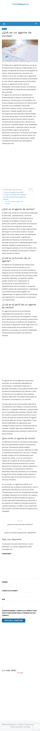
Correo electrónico (10, 591)
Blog (4, 29)
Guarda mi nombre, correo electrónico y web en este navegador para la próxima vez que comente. (19, 613)
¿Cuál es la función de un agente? (15, 194)
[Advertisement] (17, 14)
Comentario (7, 554)
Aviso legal (26, 727)
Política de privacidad (31, 724)
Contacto (20, 724)
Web (3, 599)
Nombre (5, 582)
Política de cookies (16, 727)
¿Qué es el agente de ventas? (14, 192)
